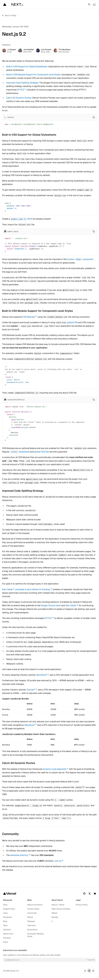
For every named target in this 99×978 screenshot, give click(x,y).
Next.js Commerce (34, 905)
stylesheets (20, 451)
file (20, 218)
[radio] (85, 971)
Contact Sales (33, 909)
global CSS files (41, 451)
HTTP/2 (20, 89)
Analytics (7, 929)
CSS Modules (28, 317)
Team (5, 925)
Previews (7, 938)
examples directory (19, 855)
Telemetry (31, 925)
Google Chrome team (51, 605)
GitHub (30, 917)
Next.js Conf (8, 934)
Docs (5, 905)
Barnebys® (41, 675)
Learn (5, 913)
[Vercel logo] (9, 893)
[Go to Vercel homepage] (4, 4)
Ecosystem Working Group (35, 935)
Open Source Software (61, 909)
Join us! (57, 860)
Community (32, 913)
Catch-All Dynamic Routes (18, 97)
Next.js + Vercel (58, 905)
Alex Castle (7, 589)
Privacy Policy (82, 905)
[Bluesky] (95, 893)
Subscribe (91, 960)
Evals (5, 942)
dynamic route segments (54, 769)
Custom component (80, 259)
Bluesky (55, 917)
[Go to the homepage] (17, 4)
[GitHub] (84, 893)
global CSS (72, 322)
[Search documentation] (89, 4)
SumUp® (31, 689)
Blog (5, 921)
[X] (90, 893)
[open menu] (94, 4)
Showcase (7, 917)
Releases (31, 921)
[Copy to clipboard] (94, 117)
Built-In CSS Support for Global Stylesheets (26, 66)
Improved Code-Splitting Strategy (22, 82)
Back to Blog (10, 15)
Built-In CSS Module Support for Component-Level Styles (33, 74)
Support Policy (9, 909)
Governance (32, 929)
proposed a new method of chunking (32, 589)
